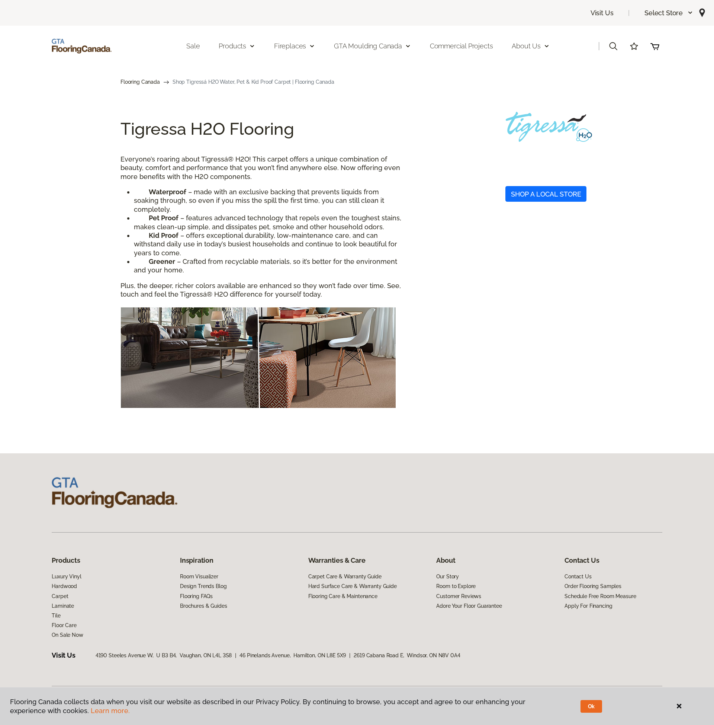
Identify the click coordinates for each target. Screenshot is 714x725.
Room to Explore (456, 586)
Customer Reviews (458, 596)
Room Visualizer (199, 576)
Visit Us (602, 13)
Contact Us (578, 576)
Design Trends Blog (203, 586)
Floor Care (64, 625)
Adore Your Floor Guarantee (469, 606)
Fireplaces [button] (290, 46)
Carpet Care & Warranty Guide (345, 576)
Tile (56, 616)
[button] (668, 13)
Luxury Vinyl (66, 576)
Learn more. (110, 711)
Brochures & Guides (203, 606)
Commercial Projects (461, 46)
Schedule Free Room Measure (600, 596)
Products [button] (232, 46)
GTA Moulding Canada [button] (368, 46)
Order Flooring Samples (593, 586)
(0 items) (654, 46)
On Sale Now (67, 635)
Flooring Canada (140, 82)
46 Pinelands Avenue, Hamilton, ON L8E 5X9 (292, 655)
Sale (193, 46)
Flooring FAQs (196, 596)
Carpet (60, 596)
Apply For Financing (588, 606)
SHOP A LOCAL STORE (546, 194)
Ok (591, 706)
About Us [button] (526, 46)
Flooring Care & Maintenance (342, 596)
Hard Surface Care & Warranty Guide (352, 586)
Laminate (63, 606)
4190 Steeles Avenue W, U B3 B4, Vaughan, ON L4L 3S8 (164, 655)
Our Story (447, 576)
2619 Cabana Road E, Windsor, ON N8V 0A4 (407, 655)
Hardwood (64, 586)
